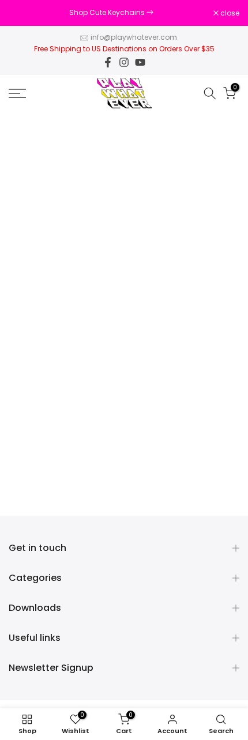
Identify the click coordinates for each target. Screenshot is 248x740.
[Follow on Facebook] (108, 62)
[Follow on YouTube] (140, 62)
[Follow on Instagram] (124, 62)
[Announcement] (111, 12)
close (229, 13)
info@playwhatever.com (134, 37)
